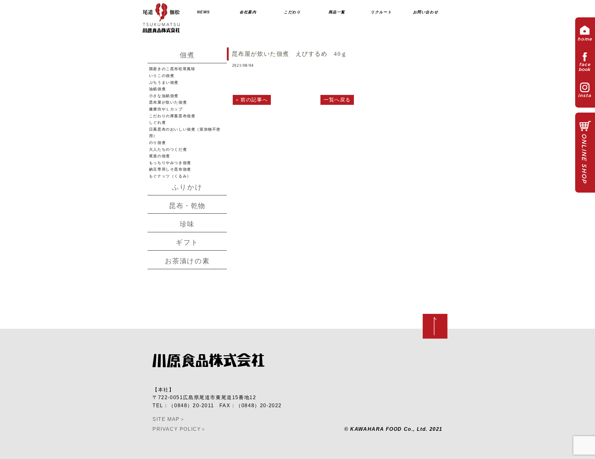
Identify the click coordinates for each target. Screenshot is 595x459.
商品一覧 (336, 12)
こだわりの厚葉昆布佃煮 (172, 116)
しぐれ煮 (157, 122)
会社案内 (248, 12)
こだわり (292, 12)
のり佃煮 (157, 142)
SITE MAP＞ (168, 419)
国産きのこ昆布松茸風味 (172, 69)
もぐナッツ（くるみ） (170, 176)
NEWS (203, 12)
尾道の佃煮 (159, 156)
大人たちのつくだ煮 (168, 149)
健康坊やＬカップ (166, 109)
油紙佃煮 (157, 89)
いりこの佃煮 (161, 76)
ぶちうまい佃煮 (163, 82)
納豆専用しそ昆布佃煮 (170, 169)
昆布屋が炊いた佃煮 (168, 102)
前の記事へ (254, 99)
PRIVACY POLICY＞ (179, 429)
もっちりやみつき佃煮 (170, 163)
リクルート (381, 12)
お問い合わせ (426, 12)
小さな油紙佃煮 (163, 96)
